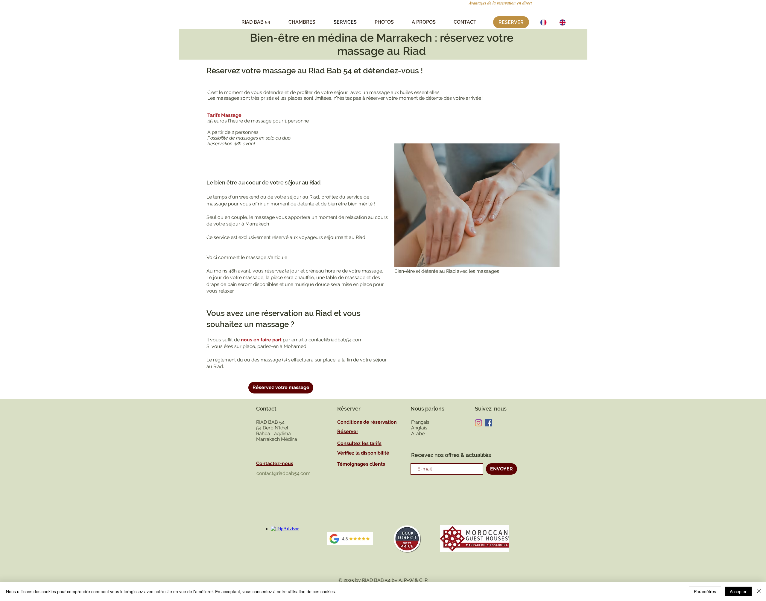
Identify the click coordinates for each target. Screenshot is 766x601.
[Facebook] (488, 422)
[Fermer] (758, 591)
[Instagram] (478, 422)
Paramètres (705, 591)
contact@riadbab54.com (335, 340)
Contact (266, 408)
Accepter (738, 591)
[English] (564, 22)
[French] (545, 22)
